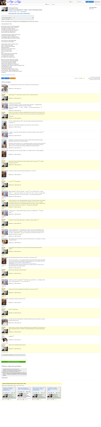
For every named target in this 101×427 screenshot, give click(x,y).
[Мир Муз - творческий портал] (14, 1)
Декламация (23, 11)
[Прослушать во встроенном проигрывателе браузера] (32, 17)
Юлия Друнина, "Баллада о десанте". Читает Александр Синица (52, 389)
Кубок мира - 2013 (27, 13)
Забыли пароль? (97, 4)
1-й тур (18, 13)
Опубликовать (4, 377)
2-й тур (21, 13)
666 (48, 399)
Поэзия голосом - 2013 (12, 13)
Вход (87, 1)
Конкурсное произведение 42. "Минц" (8, 74)
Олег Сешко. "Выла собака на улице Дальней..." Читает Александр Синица (8, 389)
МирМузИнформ (97, 1)
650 (33, 399)
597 (3, 399)
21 (11, 399)
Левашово (92, 8)
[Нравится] (12, 392)
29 (11, 19)
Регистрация (91, 1)
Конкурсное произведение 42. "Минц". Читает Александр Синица (24, 388)
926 (3, 19)
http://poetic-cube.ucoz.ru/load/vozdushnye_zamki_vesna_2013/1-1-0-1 (25, 263)
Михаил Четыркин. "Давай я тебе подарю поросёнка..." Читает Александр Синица (38, 389)
